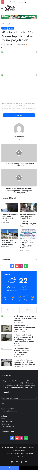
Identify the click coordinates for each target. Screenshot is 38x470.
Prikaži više (19, 115)
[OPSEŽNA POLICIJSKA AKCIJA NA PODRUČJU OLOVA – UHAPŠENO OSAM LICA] (6, 319)
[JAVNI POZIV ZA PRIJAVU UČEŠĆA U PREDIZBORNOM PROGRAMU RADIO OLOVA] (28, 234)
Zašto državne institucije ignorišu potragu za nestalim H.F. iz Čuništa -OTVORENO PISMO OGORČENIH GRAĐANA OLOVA (24, 339)
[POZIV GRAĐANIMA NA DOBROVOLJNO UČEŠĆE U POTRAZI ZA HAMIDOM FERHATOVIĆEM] (6, 351)
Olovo (11, 24)
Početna (5, 24)
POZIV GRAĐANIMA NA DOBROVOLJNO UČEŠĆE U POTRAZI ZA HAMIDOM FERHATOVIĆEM (22, 352)
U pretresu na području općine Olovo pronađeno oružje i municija (9, 217)
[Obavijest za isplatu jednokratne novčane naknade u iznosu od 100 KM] (6, 328)
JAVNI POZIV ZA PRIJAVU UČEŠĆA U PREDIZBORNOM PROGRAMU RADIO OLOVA (26, 244)
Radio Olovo (7, 44)
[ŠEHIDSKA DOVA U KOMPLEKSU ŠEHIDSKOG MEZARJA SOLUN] (9, 234)
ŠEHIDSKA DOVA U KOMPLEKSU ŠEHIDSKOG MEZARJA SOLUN (9, 242)
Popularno (10, 310)
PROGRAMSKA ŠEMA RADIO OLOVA (22, 454)
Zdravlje (11, 28)
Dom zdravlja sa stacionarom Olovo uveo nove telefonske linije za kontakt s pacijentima (24, 362)
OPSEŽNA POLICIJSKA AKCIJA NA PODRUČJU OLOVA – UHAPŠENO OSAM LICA (25, 318)
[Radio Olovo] (10, 8)
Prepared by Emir (20, 450)
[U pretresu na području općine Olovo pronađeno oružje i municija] (9, 207)
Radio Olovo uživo (19, 457)
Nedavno (28, 310)
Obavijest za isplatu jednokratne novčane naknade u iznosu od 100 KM (25, 328)
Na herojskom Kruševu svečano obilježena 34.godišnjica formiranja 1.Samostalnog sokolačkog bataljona (28, 219)
